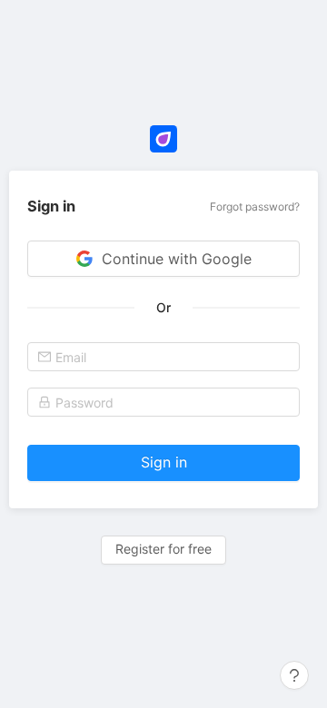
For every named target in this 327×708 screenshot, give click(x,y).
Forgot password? (255, 206)
